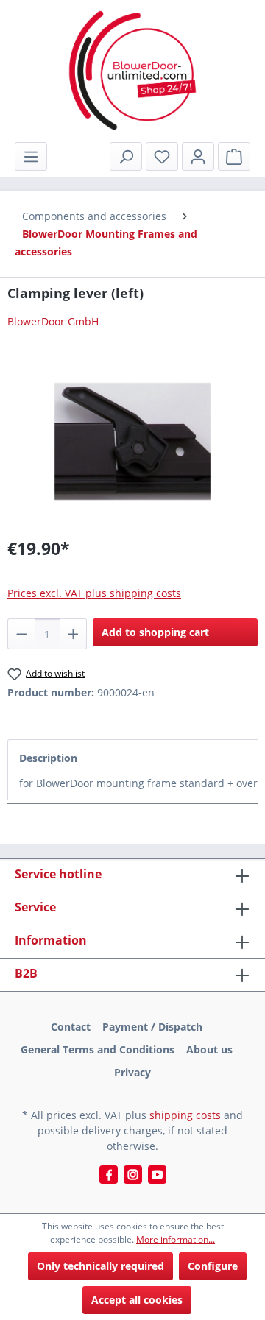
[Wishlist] (162, 156)
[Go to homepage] (132, 70)
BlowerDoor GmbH (53, 321)
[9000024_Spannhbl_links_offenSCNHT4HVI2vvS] (132, 441)
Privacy (132, 1072)
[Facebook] (108, 1174)
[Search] (126, 156)
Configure (213, 1266)
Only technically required (100, 1266)
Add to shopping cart (155, 632)
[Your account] (198, 156)
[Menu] (31, 156)
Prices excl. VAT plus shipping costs (94, 593)
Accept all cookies (137, 1300)
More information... (175, 1239)
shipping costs (185, 1115)
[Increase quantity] (74, 633)
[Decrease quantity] (21, 633)
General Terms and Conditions (97, 1049)
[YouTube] (157, 1174)
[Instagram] (133, 1174)
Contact (71, 1027)
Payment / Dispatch (152, 1027)
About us (209, 1049)
